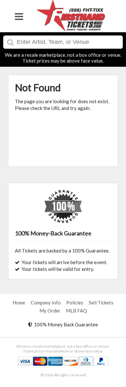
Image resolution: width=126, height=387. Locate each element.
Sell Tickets (101, 302)
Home (19, 302)
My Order (49, 310)
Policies (74, 302)
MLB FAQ (76, 310)
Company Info (46, 302)
